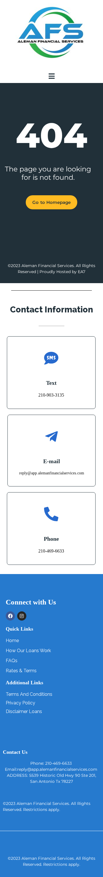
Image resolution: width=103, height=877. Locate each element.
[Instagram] (21, 616)
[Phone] (51, 514)
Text (51, 383)
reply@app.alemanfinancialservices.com (51, 473)
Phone (51, 539)
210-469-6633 (51, 550)
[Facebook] (10, 616)
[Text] (51, 358)
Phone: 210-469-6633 (51, 763)
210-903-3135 (51, 395)
